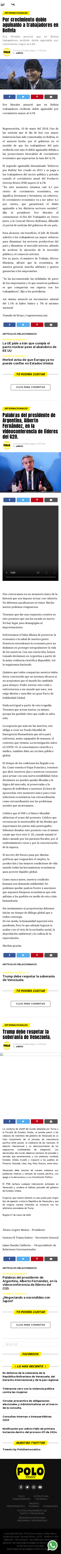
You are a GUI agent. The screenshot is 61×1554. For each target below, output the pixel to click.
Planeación (50, 1506)
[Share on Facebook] (9, 97)
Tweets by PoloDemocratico (21, 1449)
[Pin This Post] (37, 97)
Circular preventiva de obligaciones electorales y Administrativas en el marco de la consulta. (30, 1404)
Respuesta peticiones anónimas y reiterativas (32, 1519)
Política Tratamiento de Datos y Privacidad (32, 1512)
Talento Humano (34, 1504)
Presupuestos (16, 1506)
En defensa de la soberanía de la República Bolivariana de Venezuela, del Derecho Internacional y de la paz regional (30, 1376)
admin (19, 53)
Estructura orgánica (41, 1497)
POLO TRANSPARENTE (21, 1497)
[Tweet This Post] (23, 97)
